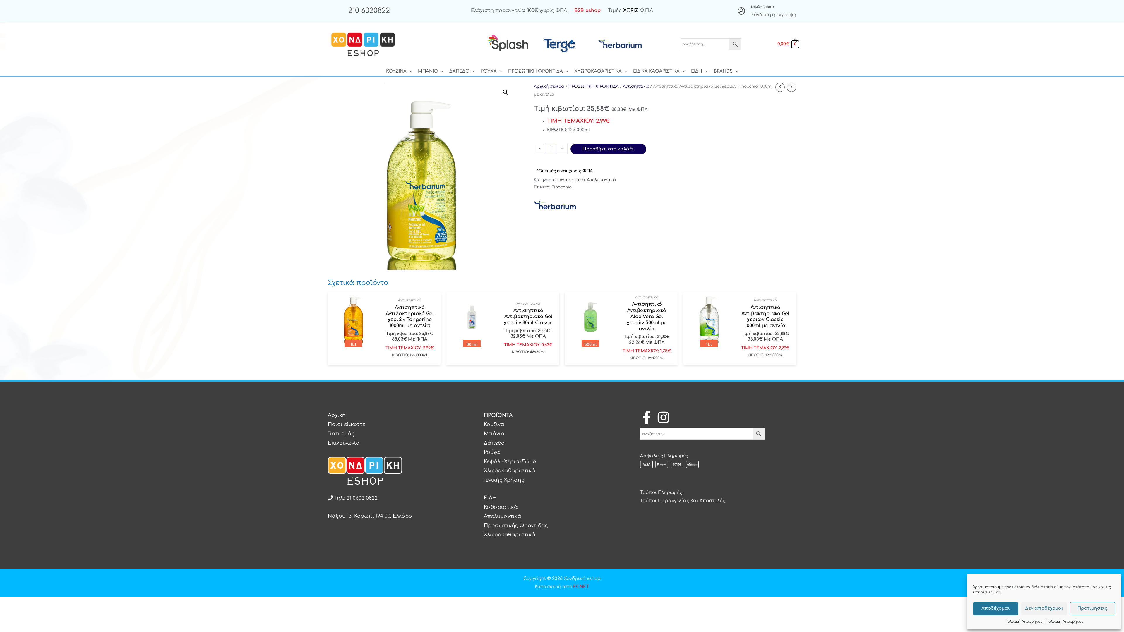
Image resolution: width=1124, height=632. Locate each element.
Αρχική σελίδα (549, 86)
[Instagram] (663, 417)
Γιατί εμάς (341, 434)
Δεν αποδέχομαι (1044, 608)
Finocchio (562, 187)
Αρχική (337, 415)
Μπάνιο (494, 434)
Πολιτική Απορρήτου (1024, 621)
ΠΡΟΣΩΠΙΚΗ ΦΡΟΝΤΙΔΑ (593, 86)
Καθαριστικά (501, 507)
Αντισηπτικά (636, 86)
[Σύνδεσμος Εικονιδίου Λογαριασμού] (741, 11)
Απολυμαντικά (601, 180)
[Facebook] (646, 417)
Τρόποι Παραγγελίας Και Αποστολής (682, 500)
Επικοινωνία (344, 443)
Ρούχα (492, 452)
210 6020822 (369, 11)
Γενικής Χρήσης (504, 480)
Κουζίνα (494, 424)
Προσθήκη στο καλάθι (608, 149)
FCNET (581, 586)
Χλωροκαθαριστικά (509, 470)
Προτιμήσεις (1092, 608)
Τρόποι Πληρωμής (661, 492)
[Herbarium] (556, 205)
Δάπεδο (494, 443)
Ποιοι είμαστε (346, 424)
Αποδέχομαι (995, 608)
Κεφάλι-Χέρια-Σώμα (510, 461)
